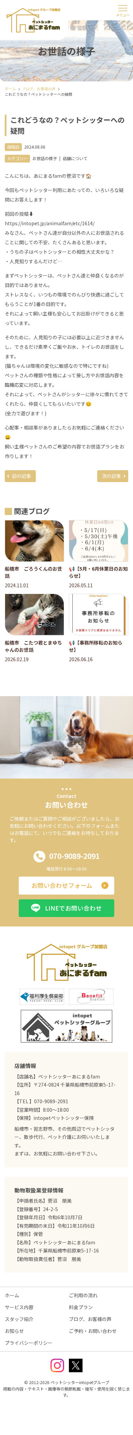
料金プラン (81, 1307)
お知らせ (14, 1330)
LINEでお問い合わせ (73, 908)
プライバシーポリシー (29, 1342)
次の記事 (111, 476)
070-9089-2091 (74, 856)
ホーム (12, 1295)
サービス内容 (19, 1307)
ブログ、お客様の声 (90, 1319)
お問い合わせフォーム (61, 885)
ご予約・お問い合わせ (93, 1330)
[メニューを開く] (123, 10)
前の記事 (21, 476)
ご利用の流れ (83, 1295)
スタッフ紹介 (19, 1319)
